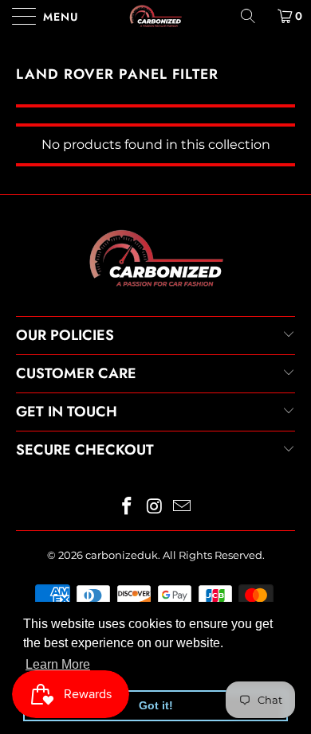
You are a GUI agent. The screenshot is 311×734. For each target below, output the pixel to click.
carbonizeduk (121, 555)
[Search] (253, 16)
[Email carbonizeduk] (183, 507)
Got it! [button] (156, 705)
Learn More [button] (58, 664)
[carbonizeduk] (156, 16)
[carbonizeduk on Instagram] (155, 507)
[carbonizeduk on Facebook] (127, 507)
